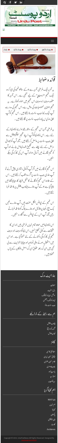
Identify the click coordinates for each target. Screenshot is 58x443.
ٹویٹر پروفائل (51, 333)
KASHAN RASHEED (29, 440)
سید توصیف (51, 381)
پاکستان (53, 414)
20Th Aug (49, 50)
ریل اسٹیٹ (51, 290)
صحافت (52, 285)
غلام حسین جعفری (49, 362)
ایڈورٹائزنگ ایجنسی (49, 300)
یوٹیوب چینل (51, 323)
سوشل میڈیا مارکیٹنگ (48, 295)
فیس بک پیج (51, 328)
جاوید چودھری (51, 366)
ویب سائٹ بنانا (50, 305)
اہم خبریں (52, 405)
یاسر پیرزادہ (52, 371)
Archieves (51, 429)
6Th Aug (21, 50)
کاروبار (53, 424)
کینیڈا (53, 410)
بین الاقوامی (51, 419)
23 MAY (51, 400)
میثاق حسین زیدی (49, 357)
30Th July (6, 50)
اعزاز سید (52, 376)
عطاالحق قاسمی (50, 352)
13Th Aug (35, 50)
